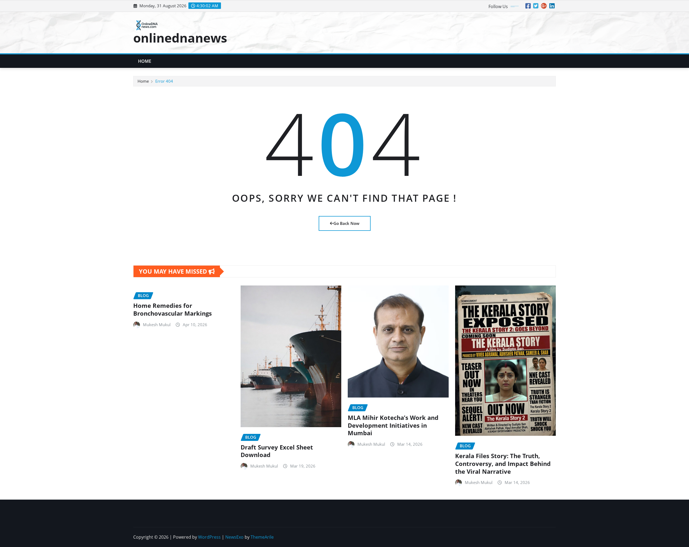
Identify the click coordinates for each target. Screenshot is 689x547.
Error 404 (164, 81)
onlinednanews (180, 37)
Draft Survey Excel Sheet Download (277, 451)
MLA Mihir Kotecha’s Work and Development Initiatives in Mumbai (393, 425)
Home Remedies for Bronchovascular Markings (172, 309)
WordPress (209, 537)
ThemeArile (262, 537)
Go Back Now (346, 223)
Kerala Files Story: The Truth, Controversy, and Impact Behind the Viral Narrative (503, 463)
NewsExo (234, 537)
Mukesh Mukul (157, 324)
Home (145, 61)
